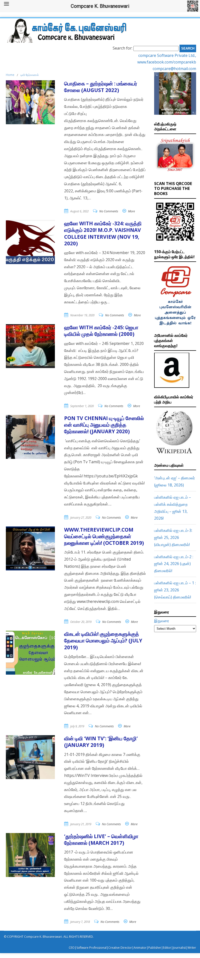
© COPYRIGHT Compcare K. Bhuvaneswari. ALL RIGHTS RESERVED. (49, 937)
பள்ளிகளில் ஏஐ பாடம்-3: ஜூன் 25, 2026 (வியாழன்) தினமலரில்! (173, 537)
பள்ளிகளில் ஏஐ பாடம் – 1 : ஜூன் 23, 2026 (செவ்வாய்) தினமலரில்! (175, 590)
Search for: (122, 48)
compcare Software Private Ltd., (167, 55)
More (131, 211)
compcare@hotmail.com (174, 68)
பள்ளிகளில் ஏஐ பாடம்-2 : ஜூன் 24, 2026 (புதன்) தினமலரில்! (173, 564)
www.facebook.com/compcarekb (166, 62)
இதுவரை (161, 620)
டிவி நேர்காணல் (29, 75)
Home (10, 75)
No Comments (108, 211)
